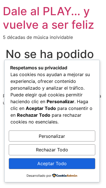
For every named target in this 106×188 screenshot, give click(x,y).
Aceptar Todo (52, 163)
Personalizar (52, 136)
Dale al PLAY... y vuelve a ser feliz (48, 18)
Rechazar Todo (52, 149)
